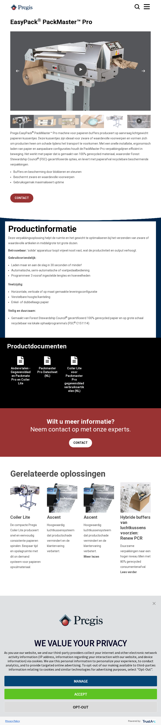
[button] (154, 603)
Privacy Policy (12, 720)
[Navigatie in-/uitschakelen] (143, 7)
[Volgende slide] (143, 71)
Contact (22, 198)
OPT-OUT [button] (80, 707)
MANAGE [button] (81, 681)
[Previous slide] (17, 71)
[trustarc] (149, 720)
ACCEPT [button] (80, 694)
